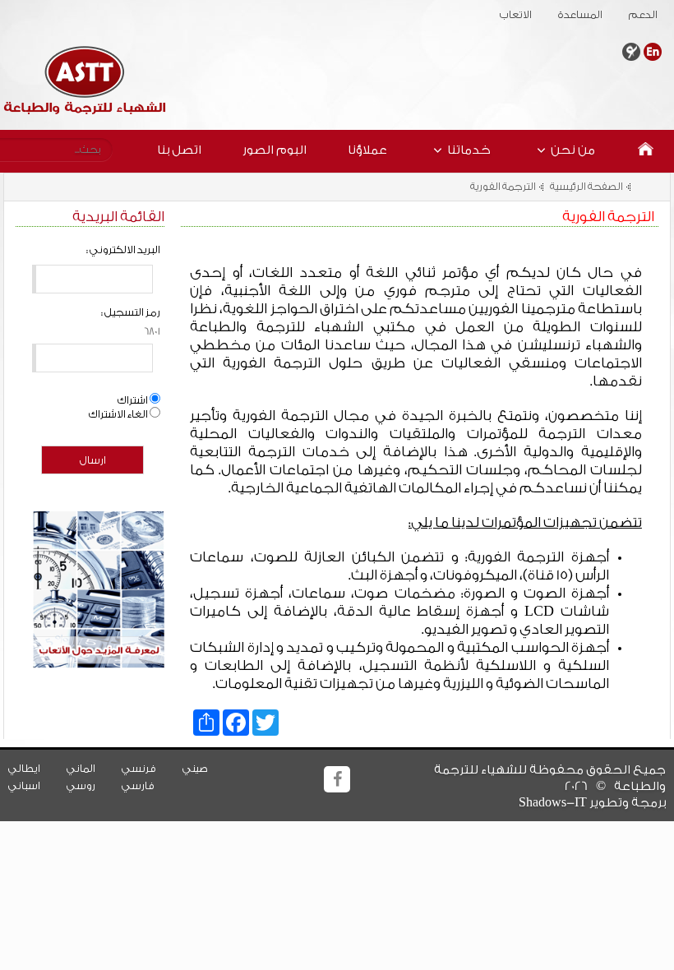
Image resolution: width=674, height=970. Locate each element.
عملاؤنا (367, 150)
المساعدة (570, 15)
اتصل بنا (179, 150)
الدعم (633, 15)
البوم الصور (274, 150)
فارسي (148, 786)
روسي (91, 786)
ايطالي (34, 768)
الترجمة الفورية (503, 186)
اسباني (34, 786)
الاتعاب (506, 15)
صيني (205, 768)
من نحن (573, 150)
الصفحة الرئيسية (586, 186)
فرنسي (149, 768)
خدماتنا (469, 150)
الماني (91, 768)
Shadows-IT (553, 803)
